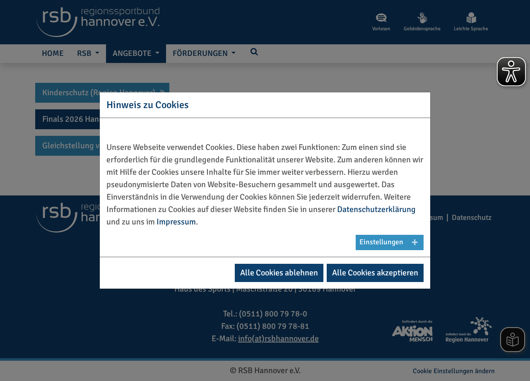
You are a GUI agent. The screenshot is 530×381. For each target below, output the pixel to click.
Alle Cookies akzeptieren (375, 273)
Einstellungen (381, 242)
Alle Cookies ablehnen (279, 273)
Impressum (176, 222)
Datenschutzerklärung (376, 209)
